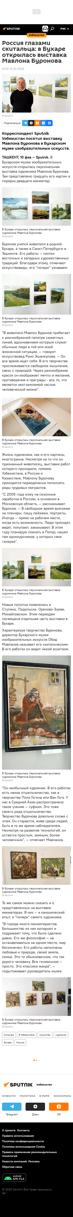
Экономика (63, 1096)
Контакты (23, 1130)
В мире (44, 1096)
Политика (27, 1096)
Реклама (34, 1161)
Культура (9, 1034)
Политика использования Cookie (23, 1146)
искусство (44, 1034)
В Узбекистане (26, 1034)
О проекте (9, 1130)
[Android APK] (14, 1178)
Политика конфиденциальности (23, 1141)
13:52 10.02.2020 (13, 69)
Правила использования (18, 1136)
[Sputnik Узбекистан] (12, 30)
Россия (20, 1042)
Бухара (8, 1042)
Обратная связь (12, 1167)
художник (61, 1034)
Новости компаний (14, 1161)
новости (9, 1096)
